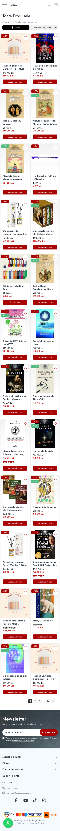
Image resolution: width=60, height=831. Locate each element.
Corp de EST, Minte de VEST (14, 343)
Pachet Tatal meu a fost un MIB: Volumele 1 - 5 (14, 622)
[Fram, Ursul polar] (45, 603)
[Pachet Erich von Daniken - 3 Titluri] (15, 48)
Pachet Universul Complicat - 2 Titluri (44, 677)
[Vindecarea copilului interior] (15, 658)
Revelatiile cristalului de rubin (45, 67)
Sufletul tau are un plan (43, 343)
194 (47, 701)
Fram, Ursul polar (42, 620)
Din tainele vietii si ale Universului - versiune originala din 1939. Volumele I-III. (14, 509)
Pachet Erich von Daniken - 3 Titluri (13, 67)
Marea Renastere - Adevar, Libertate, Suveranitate (13, 453)
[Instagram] (44, 800)
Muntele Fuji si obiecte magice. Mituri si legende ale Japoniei (15, 177)
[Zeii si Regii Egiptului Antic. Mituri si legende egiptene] (45, 268)
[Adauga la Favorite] (25, 37)
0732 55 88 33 (13, 788)
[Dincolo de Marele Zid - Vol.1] (45, 378)
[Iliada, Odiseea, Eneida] (15, 103)
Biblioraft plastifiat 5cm (13, 288)
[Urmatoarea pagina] (53, 701)
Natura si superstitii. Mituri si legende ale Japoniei (45, 122)
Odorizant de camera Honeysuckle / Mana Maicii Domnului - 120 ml (15, 232)
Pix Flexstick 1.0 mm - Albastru (44, 177)
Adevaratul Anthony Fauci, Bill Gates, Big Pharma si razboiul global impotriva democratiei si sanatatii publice (45, 564)
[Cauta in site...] (49, 5)
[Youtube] (25, 800)
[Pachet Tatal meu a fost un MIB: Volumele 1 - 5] (15, 603)
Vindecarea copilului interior (15, 677)
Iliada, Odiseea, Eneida (12, 122)
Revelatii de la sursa (44, 507)
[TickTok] (35, 800)
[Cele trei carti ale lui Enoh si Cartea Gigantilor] (15, 378)
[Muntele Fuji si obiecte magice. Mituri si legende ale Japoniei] (15, 158)
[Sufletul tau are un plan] (45, 323)
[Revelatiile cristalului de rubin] (45, 48)
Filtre (17, 27)
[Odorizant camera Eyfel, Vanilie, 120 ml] (15, 544)
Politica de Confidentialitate (23, 740)
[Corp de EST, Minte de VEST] (15, 323)
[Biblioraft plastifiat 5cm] (15, 268)
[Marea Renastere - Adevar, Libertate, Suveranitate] (15, 433)
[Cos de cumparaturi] (56, 5)
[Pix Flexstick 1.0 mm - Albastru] (45, 158)
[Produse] (4, 4)
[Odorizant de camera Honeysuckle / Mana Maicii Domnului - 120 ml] (15, 213)
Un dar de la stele (43, 451)
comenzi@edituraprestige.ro (18, 792)
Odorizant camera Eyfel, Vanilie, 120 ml (15, 564)
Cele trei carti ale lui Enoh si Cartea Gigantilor (14, 398)
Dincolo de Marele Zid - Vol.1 (43, 398)
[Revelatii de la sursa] (45, 489)
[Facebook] (16, 800)
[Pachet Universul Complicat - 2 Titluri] (45, 658)
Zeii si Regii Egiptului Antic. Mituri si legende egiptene (42, 288)
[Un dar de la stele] (45, 433)
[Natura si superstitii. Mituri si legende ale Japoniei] (45, 103)
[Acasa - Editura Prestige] (14, 5)
